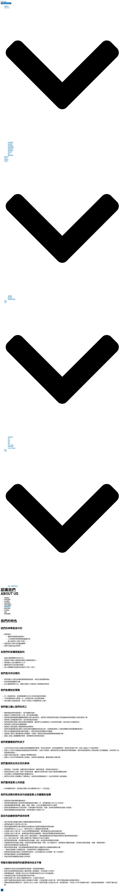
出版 (9, 153)
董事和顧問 (10, 155)
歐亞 (9, 441)
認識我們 (6, 597)
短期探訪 (10, 296)
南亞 (9, 438)
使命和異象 (10, 142)
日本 (9, 440)
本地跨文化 (10, 437)
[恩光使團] (3, 1)
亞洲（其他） (11, 445)
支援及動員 (10, 446)
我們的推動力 (11, 147)
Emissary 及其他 (11, 448)
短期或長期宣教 (11, 299)
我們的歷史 (10, 150)
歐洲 (9, 443)
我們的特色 (10, 148)
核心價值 (10, 144)
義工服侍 (10, 297)
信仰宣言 (10, 152)
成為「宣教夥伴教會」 (13, 586)
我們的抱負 (10, 145)
